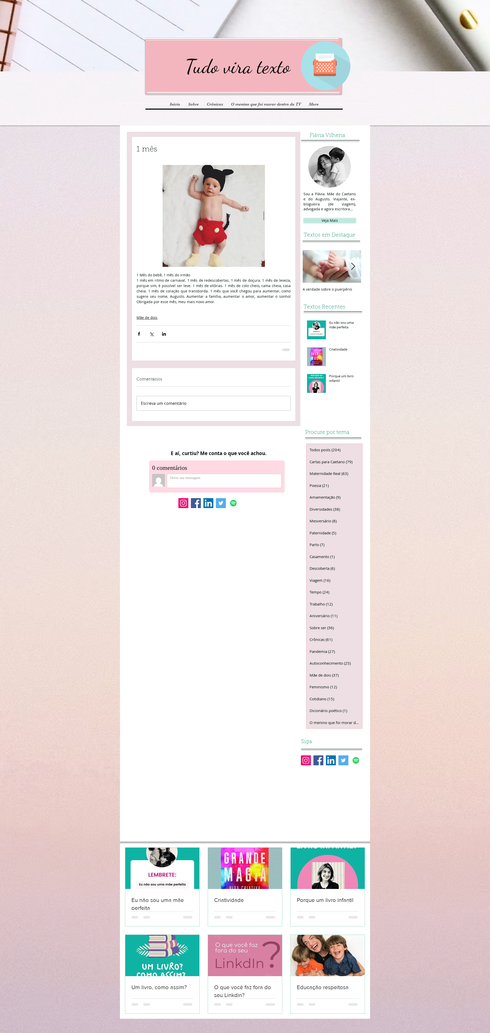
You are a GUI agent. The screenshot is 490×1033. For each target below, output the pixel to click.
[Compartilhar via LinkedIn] (164, 333)
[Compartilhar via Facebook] (139, 333)
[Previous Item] (311, 266)
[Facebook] (196, 507)
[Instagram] (183, 507)
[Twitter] (221, 507)
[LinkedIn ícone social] (208, 507)
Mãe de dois (147, 317)
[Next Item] (353, 266)
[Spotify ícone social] (233, 507)
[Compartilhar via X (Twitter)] (151, 333)
